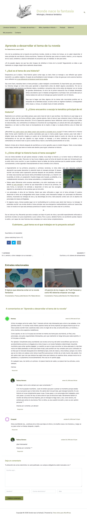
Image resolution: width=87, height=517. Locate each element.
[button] (84, 12)
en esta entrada (17, 184)
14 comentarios (9, 296)
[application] (17, 27)
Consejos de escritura (27, 27)
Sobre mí (71, 27)
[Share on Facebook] (9, 243)
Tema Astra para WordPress (62, 513)
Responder (15, 370)
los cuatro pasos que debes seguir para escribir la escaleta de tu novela (37, 132)
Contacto (18, 32)
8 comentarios (49, 296)
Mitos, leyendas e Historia (47, 27)
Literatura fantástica (9, 27)
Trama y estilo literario (21, 296)
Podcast (62, 27)
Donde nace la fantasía (55, 11)
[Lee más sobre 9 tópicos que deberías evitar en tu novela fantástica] (23, 278)
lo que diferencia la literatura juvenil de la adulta (32, 79)
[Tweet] (14, 243)
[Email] (19, 243)
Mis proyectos (7, 32)
